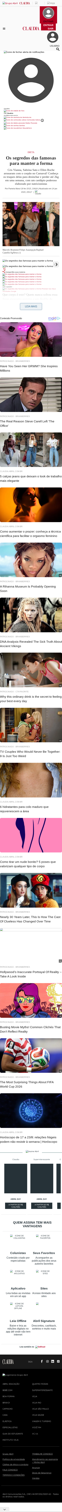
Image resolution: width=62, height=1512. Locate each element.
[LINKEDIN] (51, 1361)
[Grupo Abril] (10, 3)
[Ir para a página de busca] (57, 49)
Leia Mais (31, 306)
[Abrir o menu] (5, 28)
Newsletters (27, 128)
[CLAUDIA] (31, 31)
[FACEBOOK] (40, 1361)
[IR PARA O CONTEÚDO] (35, 1361)
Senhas (22, 126)
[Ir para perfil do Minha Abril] (31, 111)
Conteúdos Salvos (33, 120)
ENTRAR (48, 25)
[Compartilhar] (4, 268)
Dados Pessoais (31, 123)
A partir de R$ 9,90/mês (16, 1206)
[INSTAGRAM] (46, 1361)
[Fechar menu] (24, 52)
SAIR (50, 28)
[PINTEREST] (57, 1361)
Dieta (31, 152)
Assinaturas (26, 117)
